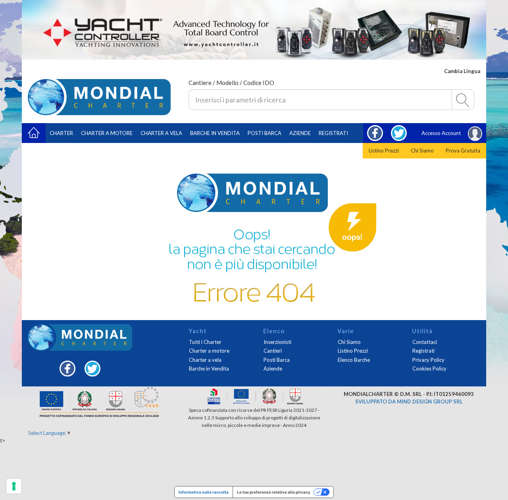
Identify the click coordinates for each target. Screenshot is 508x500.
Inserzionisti (277, 342)
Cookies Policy (429, 368)
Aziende (300, 133)
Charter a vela (161, 133)
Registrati (333, 133)
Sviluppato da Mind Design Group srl (409, 401)
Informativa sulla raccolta (204, 492)
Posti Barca (264, 133)
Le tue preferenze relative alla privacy (273, 492)
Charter (61, 133)
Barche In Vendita (215, 133)
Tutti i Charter (205, 342)
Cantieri (273, 350)
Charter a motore (107, 133)
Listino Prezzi (384, 150)
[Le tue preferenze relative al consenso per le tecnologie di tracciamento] (13, 486)
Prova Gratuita (463, 150)
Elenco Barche (354, 360)
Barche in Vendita (209, 368)
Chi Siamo (422, 150)
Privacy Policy (428, 360)
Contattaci (424, 342)
